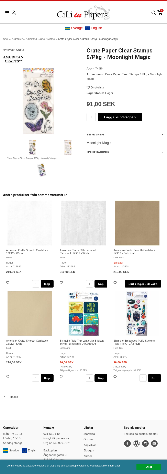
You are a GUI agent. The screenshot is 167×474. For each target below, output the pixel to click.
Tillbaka (12, 396)
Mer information (112, 465)
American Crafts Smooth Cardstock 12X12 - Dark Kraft (134, 252)
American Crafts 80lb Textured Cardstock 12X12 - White (78, 252)
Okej (149, 466)
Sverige (77, 28)
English (96, 28)
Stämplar (17, 38)
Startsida (89, 433)
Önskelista (97, 87)
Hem (6, 38)
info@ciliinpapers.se (56, 438)
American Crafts (13, 49)
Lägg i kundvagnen (120, 117)
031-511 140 (51, 433)
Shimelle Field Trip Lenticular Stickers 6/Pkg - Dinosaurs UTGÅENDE (82, 342)
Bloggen (89, 450)
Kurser (88, 456)
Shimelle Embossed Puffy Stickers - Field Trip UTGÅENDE (134, 342)
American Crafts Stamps (40, 38)
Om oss (88, 439)
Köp (47, 283)
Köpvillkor (90, 445)
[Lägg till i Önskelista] (8, 283)
